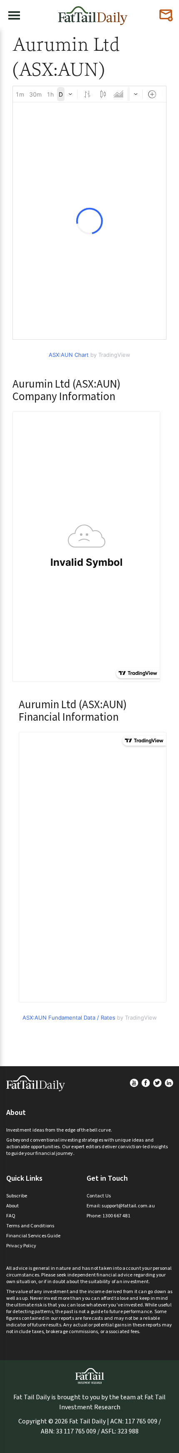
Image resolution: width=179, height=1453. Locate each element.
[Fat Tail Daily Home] (92, 12)
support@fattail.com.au (128, 1205)
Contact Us (99, 1195)
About (12, 1205)
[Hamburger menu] (14, 15)
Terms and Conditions (30, 1225)
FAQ (11, 1215)
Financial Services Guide (33, 1235)
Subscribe (16, 1195)
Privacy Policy (21, 1245)
